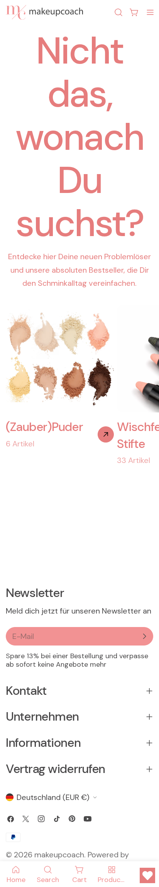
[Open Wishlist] (147, 875)
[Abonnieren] (144, 636)
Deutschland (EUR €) (53, 797)
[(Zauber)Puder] (106, 434)
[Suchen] (118, 12)
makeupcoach (59, 855)
